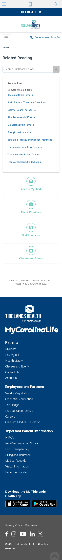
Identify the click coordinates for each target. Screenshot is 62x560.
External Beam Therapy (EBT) (23, 110)
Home (5, 47)
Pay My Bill (12, 355)
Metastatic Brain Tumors (20, 125)
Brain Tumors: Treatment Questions (26, 102)
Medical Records (15, 460)
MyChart (10, 349)
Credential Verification (19, 399)
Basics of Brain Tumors (20, 95)
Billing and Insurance (18, 455)
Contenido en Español (47, 37)
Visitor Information (17, 466)
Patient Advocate (16, 472)
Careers (10, 416)
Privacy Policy (13, 525)
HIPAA (9, 437)
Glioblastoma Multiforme (21, 117)
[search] (28, 69)
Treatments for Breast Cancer (23, 154)
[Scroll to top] (55, 553)
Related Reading (17, 58)
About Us (11, 378)
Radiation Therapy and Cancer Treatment (29, 139)
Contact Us (12, 372)
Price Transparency (17, 449)
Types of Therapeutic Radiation (24, 162)
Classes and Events (17, 366)
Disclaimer (31, 525)
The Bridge (12, 405)
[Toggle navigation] (6, 37)
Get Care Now (31, 12)
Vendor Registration (17, 393)
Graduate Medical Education (22, 422)
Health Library (14, 360)
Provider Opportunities (19, 410)
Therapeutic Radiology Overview (24, 147)
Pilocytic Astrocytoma (19, 132)
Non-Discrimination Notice (21, 443)
